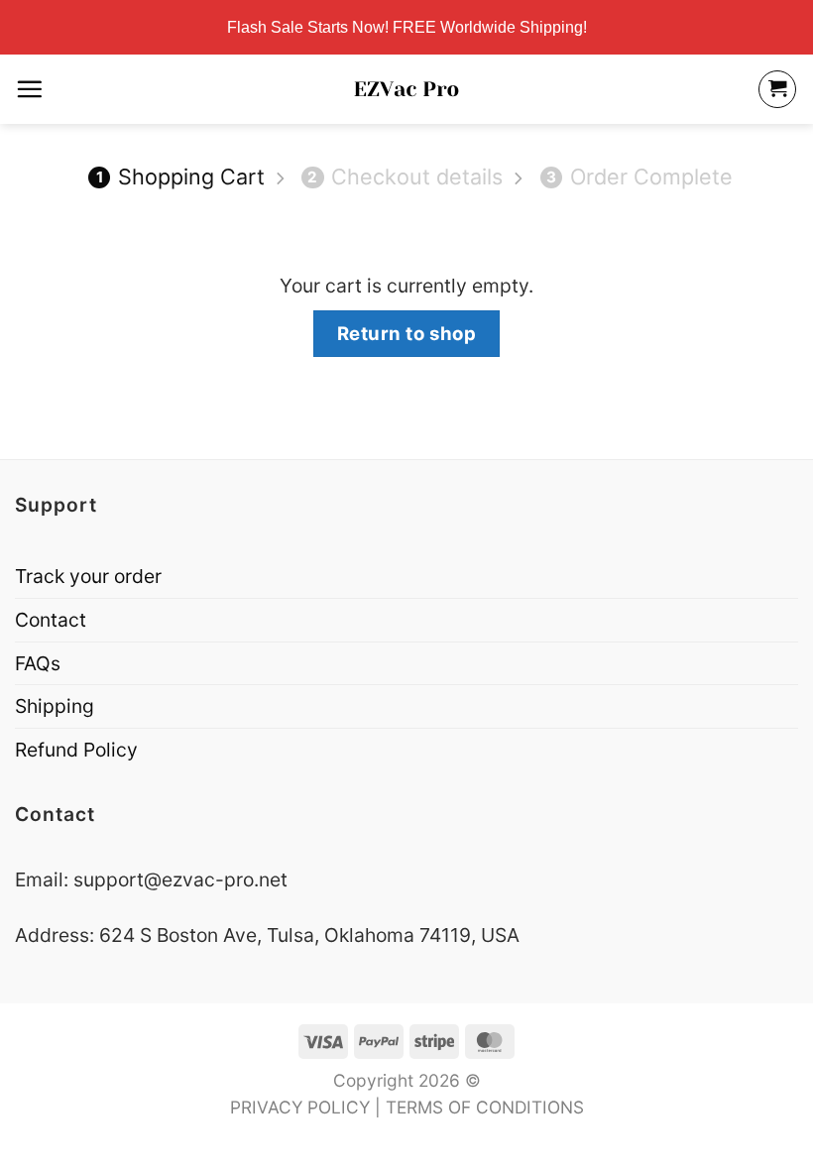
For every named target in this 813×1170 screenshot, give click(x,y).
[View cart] (777, 89)
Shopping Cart (180, 177)
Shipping (54, 706)
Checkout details (405, 177)
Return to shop (407, 333)
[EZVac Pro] (407, 89)
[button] (29, 88)
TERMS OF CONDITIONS (485, 1107)
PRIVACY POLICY (300, 1107)
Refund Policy (76, 749)
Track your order (88, 576)
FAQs (37, 663)
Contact (50, 620)
